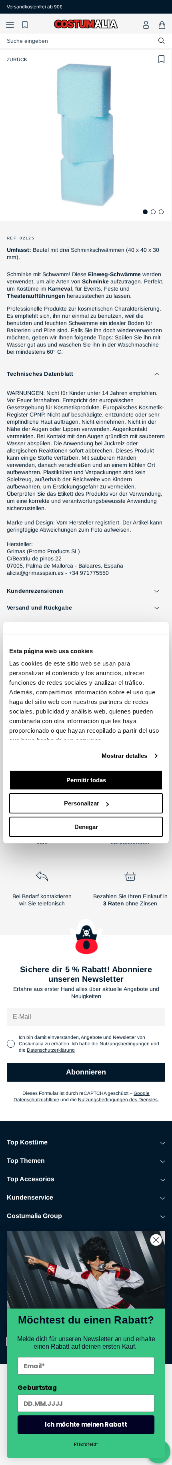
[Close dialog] (156, 1240)
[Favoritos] (26, 25)
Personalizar (81, 803)
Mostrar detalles (125, 755)
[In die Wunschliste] (161, 59)
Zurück (17, 59)
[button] (10, 25)
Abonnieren (86, 1072)
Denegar (86, 826)
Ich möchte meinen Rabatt (86, 1424)
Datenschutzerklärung (51, 1050)
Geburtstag (37, 1387)
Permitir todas (86, 780)
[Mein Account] (146, 25)
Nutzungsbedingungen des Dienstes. (118, 1099)
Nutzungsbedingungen (125, 1043)
